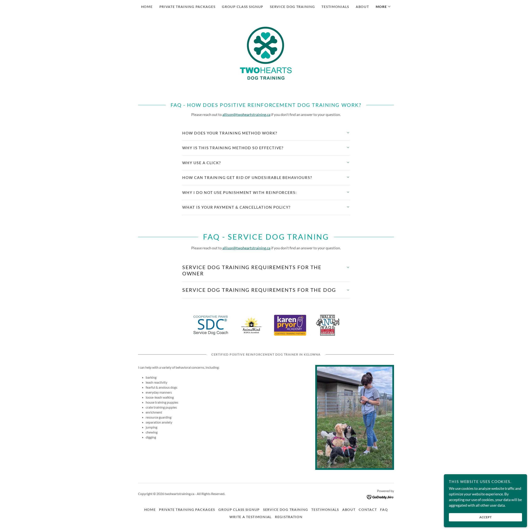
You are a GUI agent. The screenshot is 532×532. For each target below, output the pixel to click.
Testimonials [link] (335, 7)
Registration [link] (289, 517)
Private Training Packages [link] (187, 7)
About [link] (362, 7)
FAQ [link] (384, 509)
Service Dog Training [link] (292, 7)
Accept (485, 517)
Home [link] (147, 7)
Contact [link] (368, 509)
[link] (266, 52)
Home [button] (150, 509)
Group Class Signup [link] (242, 7)
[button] (383, 6)
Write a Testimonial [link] (250, 517)
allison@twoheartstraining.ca (246, 114)
